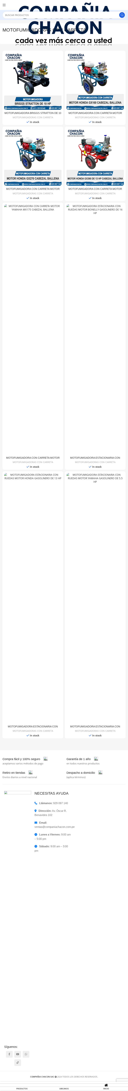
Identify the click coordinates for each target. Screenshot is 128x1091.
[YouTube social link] (17, 1054)
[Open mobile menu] (4, 5)
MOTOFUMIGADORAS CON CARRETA (33, 117)
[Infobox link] (25, 759)
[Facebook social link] (9, 1054)
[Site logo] (67, 24)
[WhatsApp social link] (26, 1054)
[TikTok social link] (17, 1062)
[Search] (122, 15)
